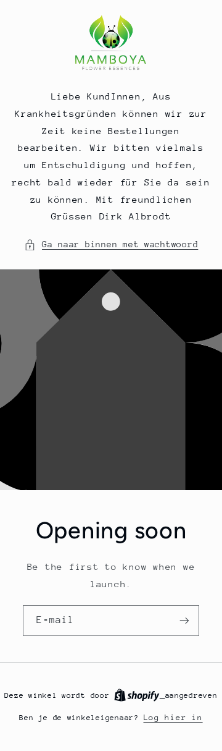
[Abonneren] (184, 621)
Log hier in (173, 717)
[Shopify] (139, 695)
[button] (111, 245)
